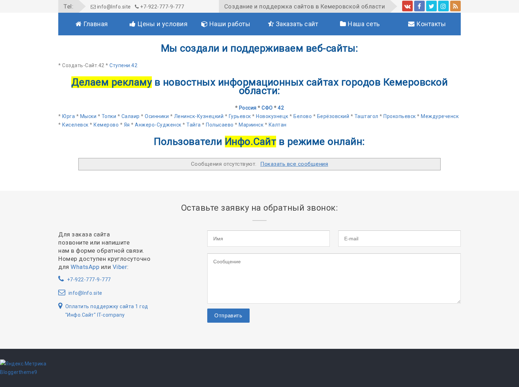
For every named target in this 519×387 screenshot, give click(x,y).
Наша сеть (363, 24)
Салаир (130, 116)
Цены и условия (162, 24)
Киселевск (75, 125)
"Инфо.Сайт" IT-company (95, 315)
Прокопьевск (399, 116)
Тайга (193, 125)
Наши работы (229, 24)
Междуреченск (440, 116)
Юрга (68, 116)
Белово (302, 116)
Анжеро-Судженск (158, 125)
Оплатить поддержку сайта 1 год (106, 306)
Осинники (157, 116)
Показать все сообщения (294, 164)
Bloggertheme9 (18, 372)
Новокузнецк (272, 116)
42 (281, 108)
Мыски (88, 116)
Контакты (430, 24)
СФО (267, 108)
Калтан (278, 125)
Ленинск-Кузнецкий (199, 116)
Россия (248, 108)
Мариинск (251, 125)
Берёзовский (333, 116)
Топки (109, 116)
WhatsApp (85, 266)
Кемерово (106, 125)
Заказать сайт (296, 24)
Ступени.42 (123, 65)
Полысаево (220, 125)
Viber (120, 266)
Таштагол (366, 116)
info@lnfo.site (113, 7)
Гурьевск (240, 116)
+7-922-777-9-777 (161, 7)
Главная (95, 24)
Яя (127, 125)
